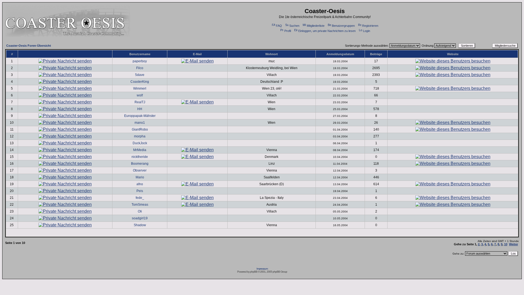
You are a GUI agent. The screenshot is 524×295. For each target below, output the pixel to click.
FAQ (279, 25)
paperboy (140, 61)
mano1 (140, 123)
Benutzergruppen (343, 25)
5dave (139, 75)
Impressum (262, 268)
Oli (140, 211)
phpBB (253, 271)
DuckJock (140, 143)
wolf (140, 95)
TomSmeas (140, 204)
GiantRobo (140, 129)
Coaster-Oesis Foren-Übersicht (28, 45)
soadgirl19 (140, 218)
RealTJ (140, 102)
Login (366, 31)
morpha (139, 136)
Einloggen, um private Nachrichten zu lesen (327, 31)
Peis (139, 191)
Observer (140, 170)
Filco (139, 68)
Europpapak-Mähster (140, 116)
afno (139, 184)
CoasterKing (139, 82)
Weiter (513, 244)
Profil (287, 31)
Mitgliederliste (315, 25)
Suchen (294, 25)
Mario (140, 177)
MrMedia (139, 150)
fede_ (140, 198)
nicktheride (140, 157)
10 (505, 244)
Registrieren (370, 25)
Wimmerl (139, 88)
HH (139, 109)
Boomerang (139, 164)
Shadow (140, 225)
